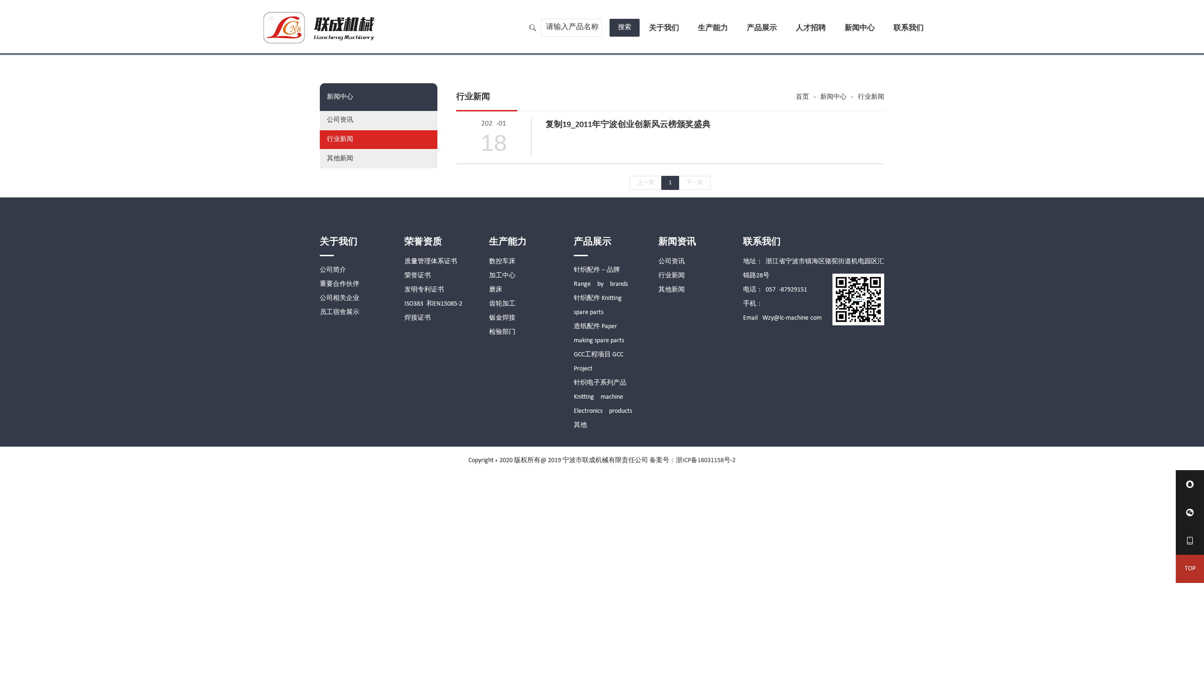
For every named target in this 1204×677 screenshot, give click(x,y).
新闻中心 (860, 28)
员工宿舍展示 (339, 312)
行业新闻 (340, 139)
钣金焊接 (502, 318)
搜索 (624, 27)
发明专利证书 (424, 289)
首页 (802, 97)
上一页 (645, 183)
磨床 (495, 289)
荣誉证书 (417, 275)
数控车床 (502, 261)
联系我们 (909, 28)
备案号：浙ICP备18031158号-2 (693, 460)
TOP (1190, 568)
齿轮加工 (502, 303)
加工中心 (502, 275)
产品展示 (762, 28)
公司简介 (333, 270)
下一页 (694, 183)
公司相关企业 (339, 298)
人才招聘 (811, 28)
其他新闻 (340, 158)
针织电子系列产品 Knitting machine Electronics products (603, 397)
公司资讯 (340, 120)
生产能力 (713, 28)
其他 (580, 425)
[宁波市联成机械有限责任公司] (320, 27)
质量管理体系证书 (430, 261)
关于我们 (664, 28)
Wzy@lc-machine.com (792, 318)
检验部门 (502, 332)
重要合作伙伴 (339, 284)
